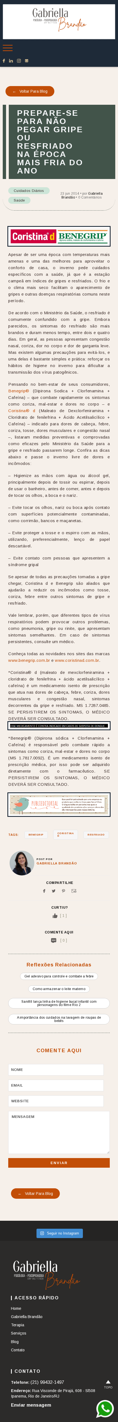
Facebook (4, 61)
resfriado (96, 834)
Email (74, 891)
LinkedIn (11, 61)
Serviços (18, 1333)
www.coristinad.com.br (77, 660)
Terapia (17, 1325)
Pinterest (63, 891)
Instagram (19, 61)
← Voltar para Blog (29, 91)
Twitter (53, 891)
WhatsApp (105, 1409)
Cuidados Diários (29, 191)
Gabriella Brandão (56, 863)
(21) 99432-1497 (47, 1382)
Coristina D (65, 834)
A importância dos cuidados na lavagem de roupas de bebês (59, 1019)
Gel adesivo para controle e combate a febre (59, 976)
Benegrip (36, 834)
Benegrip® (18, 390)
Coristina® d (21, 410)
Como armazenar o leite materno (59, 989)
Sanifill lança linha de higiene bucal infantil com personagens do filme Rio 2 (59, 1003)
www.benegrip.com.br (29, 660)
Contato (26, 61)
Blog (15, 1342)
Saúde (19, 200)
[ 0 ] (63, 940)
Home (16, 1308)
